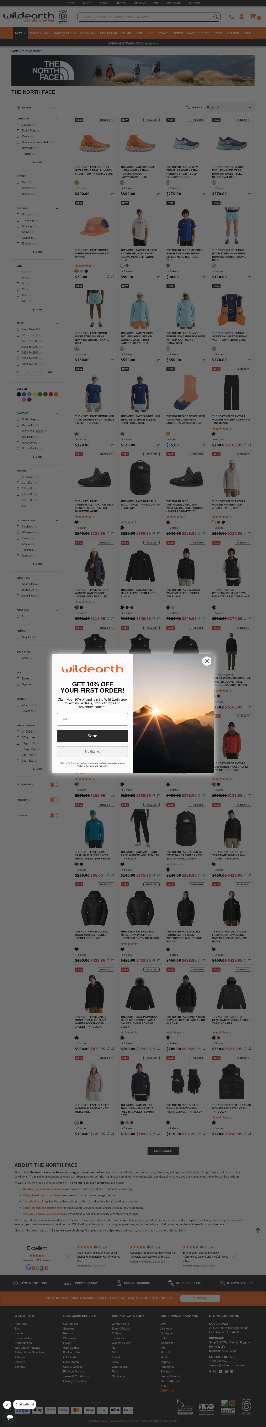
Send (92, 736)
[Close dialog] (207, 661)
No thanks (92, 751)
